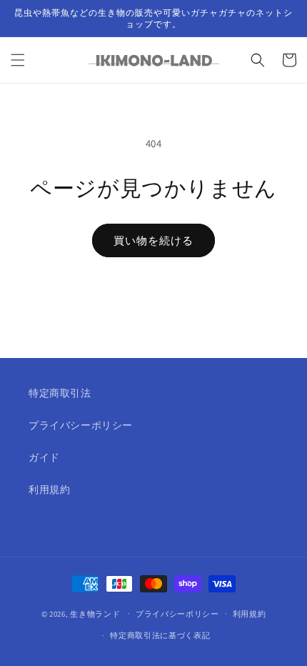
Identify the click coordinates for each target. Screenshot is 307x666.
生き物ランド (95, 613)
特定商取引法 (60, 393)
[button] (18, 60)
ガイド (44, 457)
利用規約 (49, 489)
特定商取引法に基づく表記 (160, 635)
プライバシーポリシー (81, 425)
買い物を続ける (153, 240)
